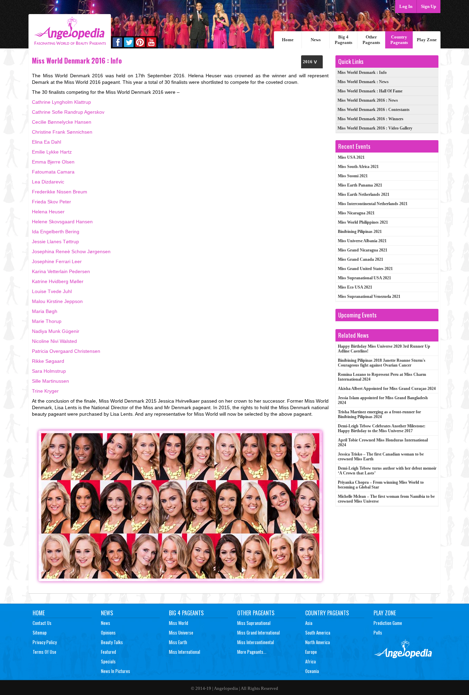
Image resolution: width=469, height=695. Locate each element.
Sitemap (40, 632)
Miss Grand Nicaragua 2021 (362, 250)
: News (363, 81)
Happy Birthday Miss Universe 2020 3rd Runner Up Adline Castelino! (384, 349)
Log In (405, 6)
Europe (311, 651)
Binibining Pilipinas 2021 (360, 231)
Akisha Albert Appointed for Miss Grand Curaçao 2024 (387, 388)
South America (317, 632)
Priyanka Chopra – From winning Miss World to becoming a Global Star (381, 485)
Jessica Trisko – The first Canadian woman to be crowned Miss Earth (381, 456)
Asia (308, 622)
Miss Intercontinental (255, 642)
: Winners (370, 118)
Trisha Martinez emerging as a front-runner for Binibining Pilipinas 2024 (379, 414)
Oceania (312, 671)
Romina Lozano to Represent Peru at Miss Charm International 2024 (382, 377)
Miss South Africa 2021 (358, 166)
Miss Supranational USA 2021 (364, 278)
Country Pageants (399, 39)
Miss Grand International (258, 632)
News (316, 39)
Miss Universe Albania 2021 (362, 240)
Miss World (178, 622)
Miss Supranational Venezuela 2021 (369, 296)
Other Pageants (371, 39)
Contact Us (42, 622)
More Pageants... (251, 651)
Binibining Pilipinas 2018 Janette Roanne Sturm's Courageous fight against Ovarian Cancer (381, 363)
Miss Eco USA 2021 (355, 287)
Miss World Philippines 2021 (363, 222)
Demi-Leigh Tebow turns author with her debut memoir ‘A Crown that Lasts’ (387, 470)
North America (317, 642)
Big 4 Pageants (343, 39)
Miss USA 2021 (351, 157)
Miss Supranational (254, 622)
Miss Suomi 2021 (353, 175)
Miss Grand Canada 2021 (360, 259)
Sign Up (428, 6)
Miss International (184, 651)
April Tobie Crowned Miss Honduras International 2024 (383, 442)
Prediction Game (388, 622)
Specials (108, 661)
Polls (378, 632)
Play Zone (427, 39)
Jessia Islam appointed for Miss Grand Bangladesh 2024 (383, 400)
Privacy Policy (45, 642)
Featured (108, 651)
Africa (310, 661)
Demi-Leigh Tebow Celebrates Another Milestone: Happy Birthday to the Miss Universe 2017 (381, 428)
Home (288, 39)
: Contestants (374, 109)
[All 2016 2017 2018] (312, 61)
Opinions (108, 632)
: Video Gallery (375, 128)
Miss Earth (178, 642)
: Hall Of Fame (370, 91)
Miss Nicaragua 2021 (356, 213)
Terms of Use (44, 651)
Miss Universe (181, 632)
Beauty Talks (112, 642)
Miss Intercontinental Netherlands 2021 (373, 203)
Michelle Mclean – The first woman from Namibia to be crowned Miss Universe (386, 499)
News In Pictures (115, 671)
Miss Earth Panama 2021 (360, 185)
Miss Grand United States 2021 (365, 268)
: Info (362, 72)
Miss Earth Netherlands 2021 (363, 194)
